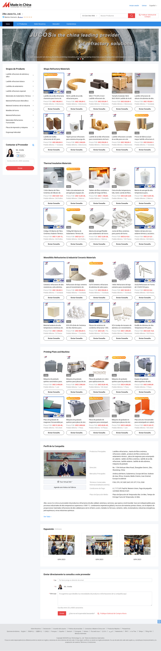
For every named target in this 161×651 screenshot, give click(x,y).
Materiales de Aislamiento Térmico (18, 96)
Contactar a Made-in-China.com (95, 629)
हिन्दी (126, 631)
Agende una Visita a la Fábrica (65, 487)
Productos (23, 24)
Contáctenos (71, 24)
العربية (111, 631)
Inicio (8, 24)
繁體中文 (39, 631)
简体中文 (31, 631)
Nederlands (119, 631)
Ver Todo (47, 516)
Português (77, 631)
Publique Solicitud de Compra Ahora (111, 613)
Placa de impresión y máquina (17, 127)
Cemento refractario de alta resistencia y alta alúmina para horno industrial (53, 287)
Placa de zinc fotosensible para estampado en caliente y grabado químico (145, 422)
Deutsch (69, 631)
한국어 (104, 631)
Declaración (47, 629)
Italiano (86, 631)
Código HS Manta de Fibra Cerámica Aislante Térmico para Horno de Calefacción (53, 233)
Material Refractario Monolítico (17, 101)
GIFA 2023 (61, 559)
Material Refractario (13, 115)
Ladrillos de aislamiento (14, 86)
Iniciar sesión (134, 5)
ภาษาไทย (133, 631)
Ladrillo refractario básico (15, 81)
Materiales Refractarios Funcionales (14, 121)
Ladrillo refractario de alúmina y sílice (17, 75)
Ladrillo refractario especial (16, 91)
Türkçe (141, 631)
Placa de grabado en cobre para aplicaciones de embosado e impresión (98, 381)
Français (54, 631)
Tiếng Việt (148, 631)
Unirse (144, 5)
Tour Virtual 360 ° (66, 482)
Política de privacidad (75, 629)
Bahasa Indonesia (80, 633)
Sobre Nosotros (39, 24)
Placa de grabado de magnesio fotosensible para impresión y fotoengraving (53, 422)
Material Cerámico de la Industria (18, 105)
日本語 (46, 631)
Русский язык (95, 631)
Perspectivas (126, 629)
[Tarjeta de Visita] (33, 144)
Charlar (21, 156)
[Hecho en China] (17, 4)
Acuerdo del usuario (59, 629)
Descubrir (56, 24)
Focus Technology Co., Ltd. (75, 638)
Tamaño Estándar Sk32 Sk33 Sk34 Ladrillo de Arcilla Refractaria (122, 98)
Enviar (62, 613)
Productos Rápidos (113, 629)
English (23, 631)
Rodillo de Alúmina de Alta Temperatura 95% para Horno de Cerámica (144, 327)
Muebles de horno (12, 110)
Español (61, 631)
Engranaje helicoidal (13, 132)
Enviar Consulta (54, 109)
